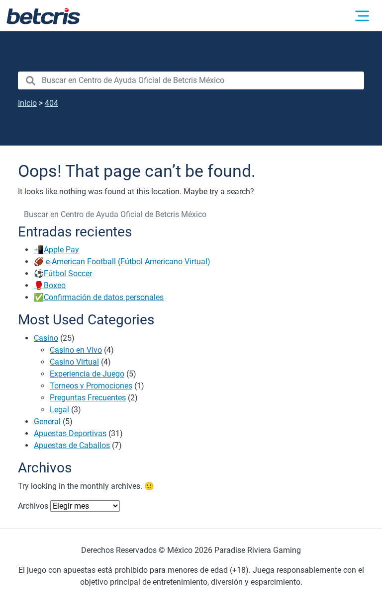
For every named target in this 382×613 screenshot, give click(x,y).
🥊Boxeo (50, 285)
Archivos (33, 506)
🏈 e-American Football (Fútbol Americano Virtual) (122, 261)
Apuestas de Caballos (72, 445)
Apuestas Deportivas (70, 433)
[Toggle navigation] (362, 16)
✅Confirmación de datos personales (99, 297)
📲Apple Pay (56, 249)
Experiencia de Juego (87, 374)
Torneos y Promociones (91, 385)
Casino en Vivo (76, 350)
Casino (46, 338)
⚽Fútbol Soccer (63, 273)
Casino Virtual (74, 362)
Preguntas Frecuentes (88, 397)
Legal (59, 409)
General (47, 421)
